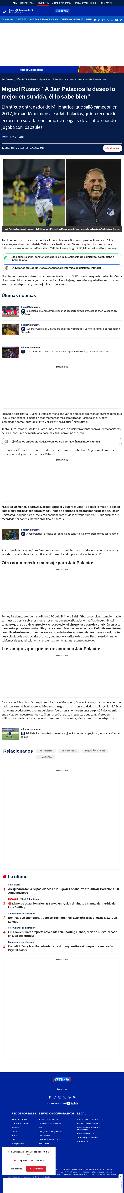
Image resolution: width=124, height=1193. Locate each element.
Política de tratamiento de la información (90, 1129)
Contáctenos (45, 1136)
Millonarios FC (69, 750)
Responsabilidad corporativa (90, 1124)
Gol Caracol (43, 3)
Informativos (105, 3)
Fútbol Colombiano (26, 79)
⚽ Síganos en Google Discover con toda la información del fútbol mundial (56, 267)
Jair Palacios (46, 750)
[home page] (15, 3)
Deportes (23, 1160)
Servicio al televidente (49, 1119)
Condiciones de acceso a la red (91, 1119)
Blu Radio (16, 1128)
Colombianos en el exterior (21, 913)
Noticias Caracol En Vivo (85, 3)
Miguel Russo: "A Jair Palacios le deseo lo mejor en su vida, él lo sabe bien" (73, 79)
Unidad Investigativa (61, 3)
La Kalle (15, 1132)
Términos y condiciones (87, 1138)
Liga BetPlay (46, 757)
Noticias (40, 1160)
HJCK (14, 1136)
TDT (41, 1128)
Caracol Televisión (20, 1124)
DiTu (14, 1139)
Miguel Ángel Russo (95, 750)
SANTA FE (21, 19)
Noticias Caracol (19, 1119)
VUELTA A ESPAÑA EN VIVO (44, 19)
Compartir (115, 148)
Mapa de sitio (45, 1144)
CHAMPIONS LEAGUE (72, 19)
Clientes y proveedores (49, 1139)
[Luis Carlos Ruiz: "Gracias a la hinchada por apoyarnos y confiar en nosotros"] (10, 352)
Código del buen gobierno (50, 1132)
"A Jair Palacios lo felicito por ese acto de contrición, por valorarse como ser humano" (72, 533)
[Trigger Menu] (4, 11)
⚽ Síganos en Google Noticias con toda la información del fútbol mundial (55, 441)
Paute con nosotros (48, 1148)
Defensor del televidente (50, 1124)
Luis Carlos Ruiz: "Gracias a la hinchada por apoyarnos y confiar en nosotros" (68, 351)
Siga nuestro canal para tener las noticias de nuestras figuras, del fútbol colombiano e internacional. (62, 258)
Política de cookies (85, 1134)
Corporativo (82, 1142)
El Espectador (18, 1144)
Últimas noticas (27, 3)
